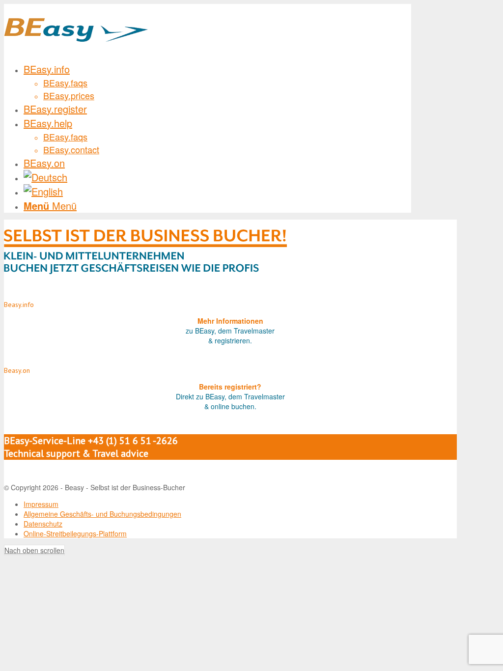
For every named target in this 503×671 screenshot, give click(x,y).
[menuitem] (217, 82)
